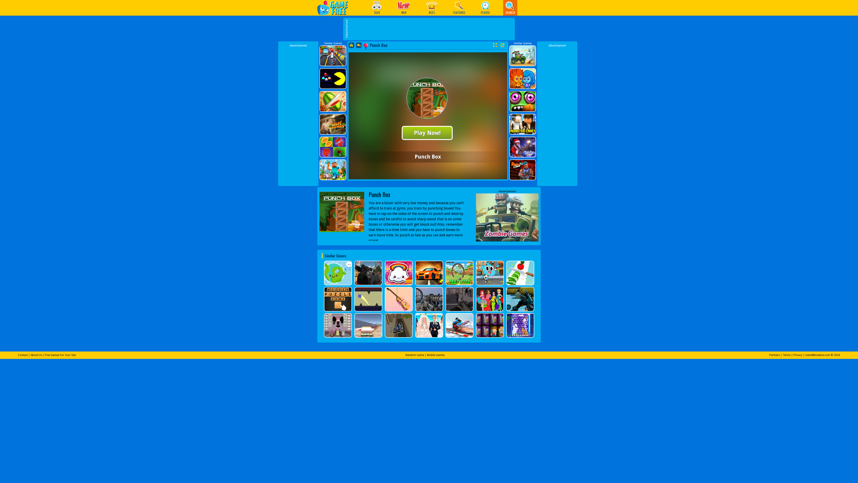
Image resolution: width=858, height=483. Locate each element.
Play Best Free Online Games (334, 7)
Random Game (415, 355)
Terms (787, 355)
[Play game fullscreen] (495, 45)
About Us (36, 355)
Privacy (797, 355)
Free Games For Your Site (60, 355)
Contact (23, 355)
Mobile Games (436, 355)
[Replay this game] (502, 45)
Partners (774, 355)
